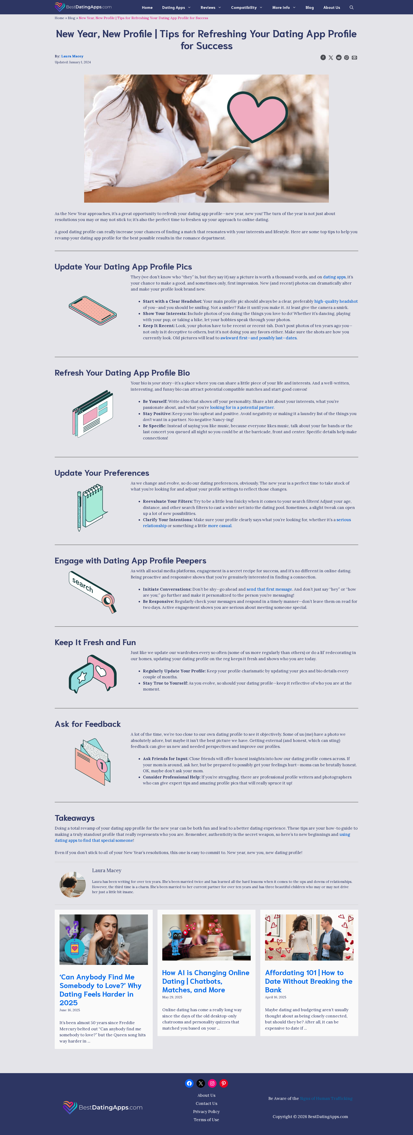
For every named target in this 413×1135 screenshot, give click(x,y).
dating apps (334, 277)
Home (147, 7)
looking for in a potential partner (242, 407)
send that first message (269, 589)
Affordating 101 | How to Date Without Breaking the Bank (309, 980)
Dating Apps (173, 7)
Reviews (208, 7)
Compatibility (244, 7)
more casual (219, 525)
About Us (331, 7)
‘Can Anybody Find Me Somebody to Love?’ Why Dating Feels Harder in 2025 (101, 989)
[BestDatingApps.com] (83, 7)
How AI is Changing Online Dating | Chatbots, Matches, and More (206, 980)
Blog (310, 7)
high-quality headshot (336, 301)
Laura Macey (72, 56)
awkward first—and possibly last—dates (258, 337)
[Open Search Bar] (351, 7)
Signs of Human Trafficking (326, 1098)
